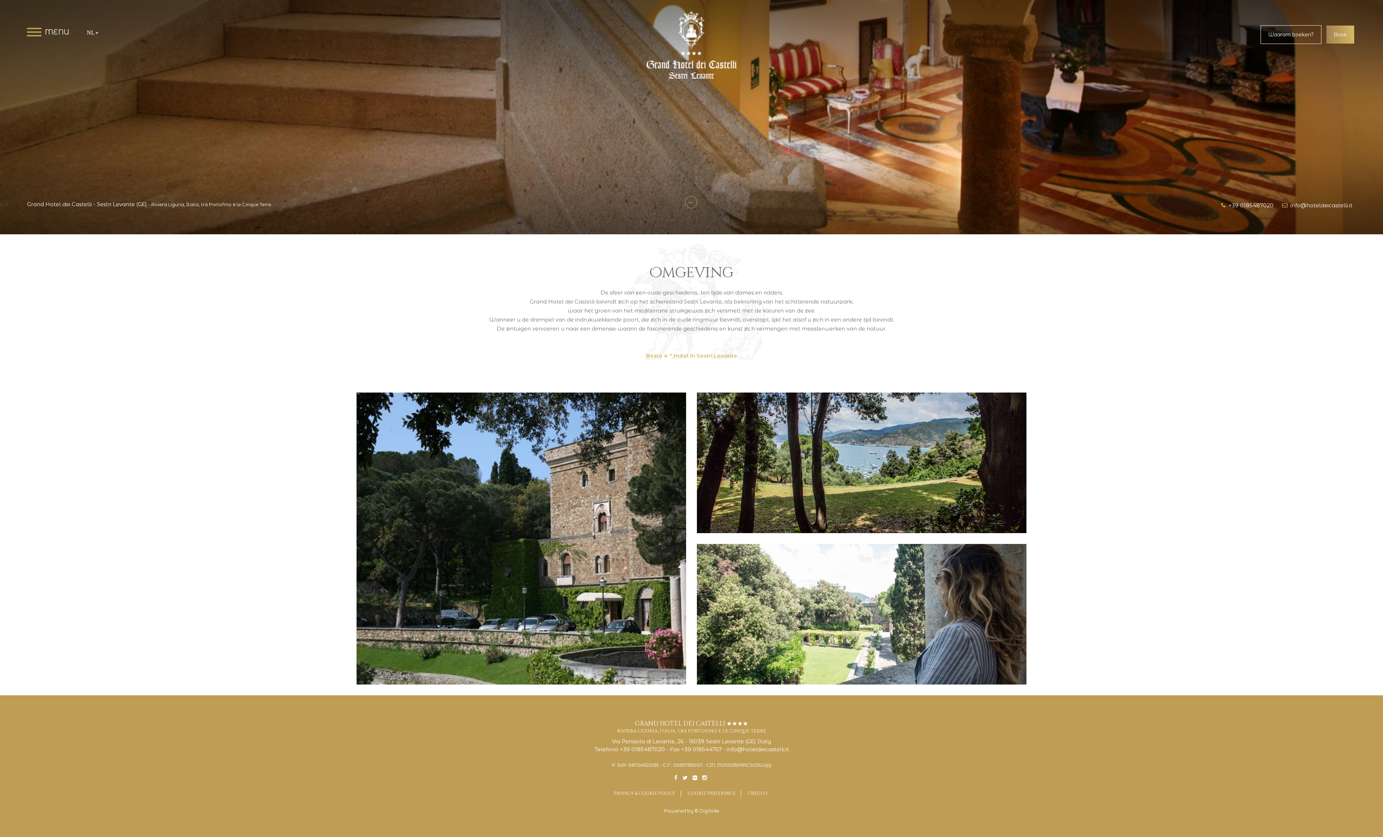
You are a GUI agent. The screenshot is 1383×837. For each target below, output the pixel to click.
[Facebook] (675, 777)
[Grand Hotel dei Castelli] (691, 45)
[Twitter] (685, 777)
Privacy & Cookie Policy (644, 793)
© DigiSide (706, 811)
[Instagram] (704, 777)
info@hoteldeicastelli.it (1320, 205)
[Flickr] (695, 777)
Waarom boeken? (1291, 34)
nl (91, 33)
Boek (1340, 34)
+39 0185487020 (1250, 205)
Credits (757, 793)
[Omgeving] (521, 539)
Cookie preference (711, 793)
